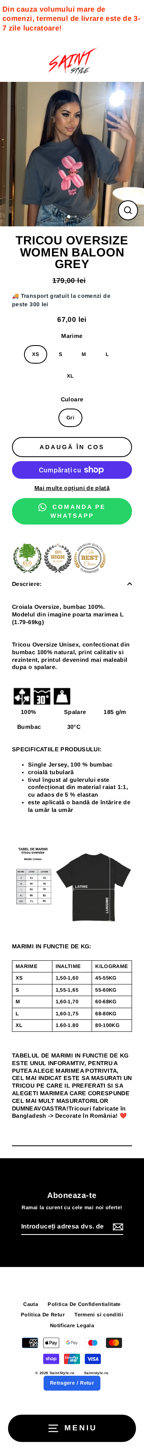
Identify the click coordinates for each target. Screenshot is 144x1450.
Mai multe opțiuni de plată (72, 488)
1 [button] (69, 217)
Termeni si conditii (98, 1315)
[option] (72, 154)
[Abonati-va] (116, 1227)
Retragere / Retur (72, 1383)
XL (70, 376)
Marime (71, 336)
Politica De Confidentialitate (84, 1304)
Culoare (72, 399)
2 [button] (76, 218)
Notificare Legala (72, 1325)
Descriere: (27, 584)
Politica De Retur (43, 1315)
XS (36, 354)
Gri (70, 418)
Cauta (30, 1304)
